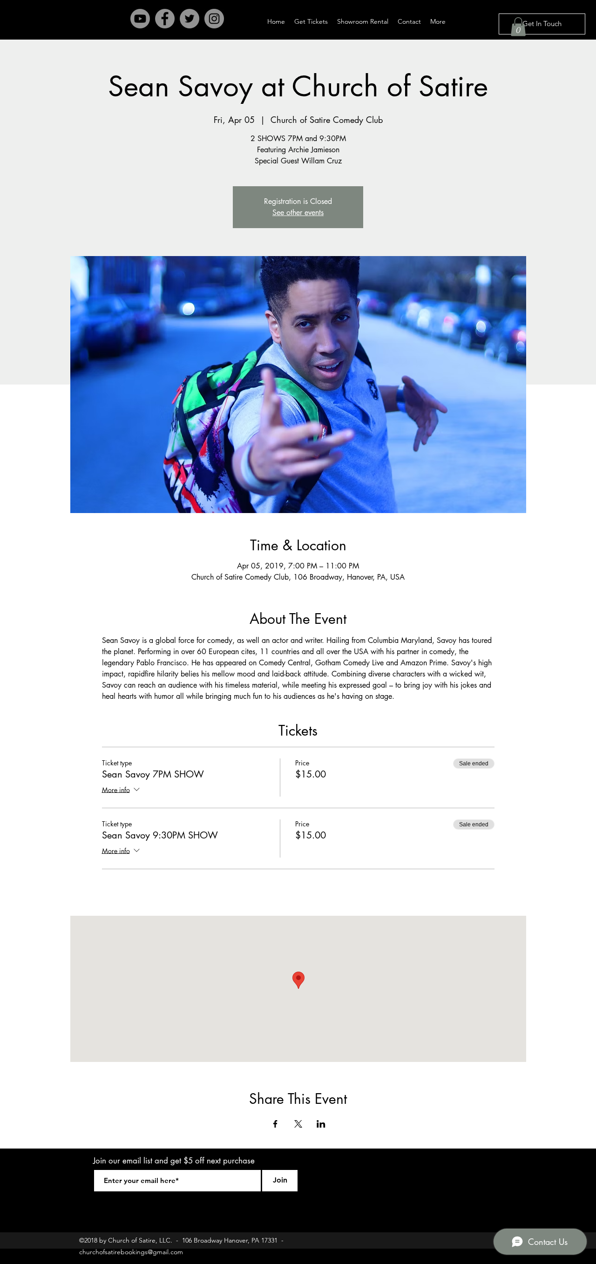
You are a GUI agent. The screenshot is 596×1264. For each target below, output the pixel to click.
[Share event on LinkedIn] (321, 1124)
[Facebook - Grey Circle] (165, 18)
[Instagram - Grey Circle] (214, 18)
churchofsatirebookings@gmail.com (131, 1252)
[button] (518, 26)
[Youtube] (140, 18)
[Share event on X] (298, 1124)
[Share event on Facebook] (275, 1124)
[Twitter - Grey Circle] (189, 18)
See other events (298, 212)
